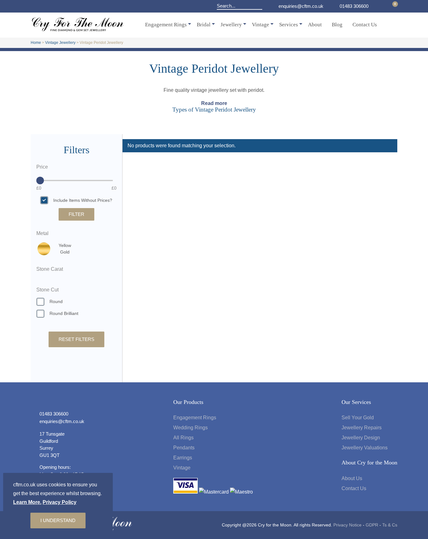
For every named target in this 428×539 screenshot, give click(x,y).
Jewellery (231, 25)
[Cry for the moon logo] (78, 29)
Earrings (182, 457)
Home (36, 42)
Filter (76, 214)
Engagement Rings (166, 25)
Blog (337, 25)
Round (56, 301)
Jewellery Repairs (362, 427)
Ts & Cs (389, 524)
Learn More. (27, 502)
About (315, 25)
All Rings (183, 437)
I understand (58, 520)
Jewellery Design (361, 437)
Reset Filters (76, 339)
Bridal (204, 25)
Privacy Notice (347, 524)
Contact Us (364, 25)
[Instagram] (58, 6)
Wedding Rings (190, 427)
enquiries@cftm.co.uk (301, 6)
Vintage (260, 25)
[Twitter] (49, 6)
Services (288, 25)
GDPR (372, 524)
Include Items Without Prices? (82, 200)
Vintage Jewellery (60, 42)
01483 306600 (354, 6)
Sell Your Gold (358, 417)
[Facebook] (37, 6)
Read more (214, 103)
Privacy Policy (59, 502)
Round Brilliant (64, 313)
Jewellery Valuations (365, 447)
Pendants (184, 447)
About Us (352, 478)
